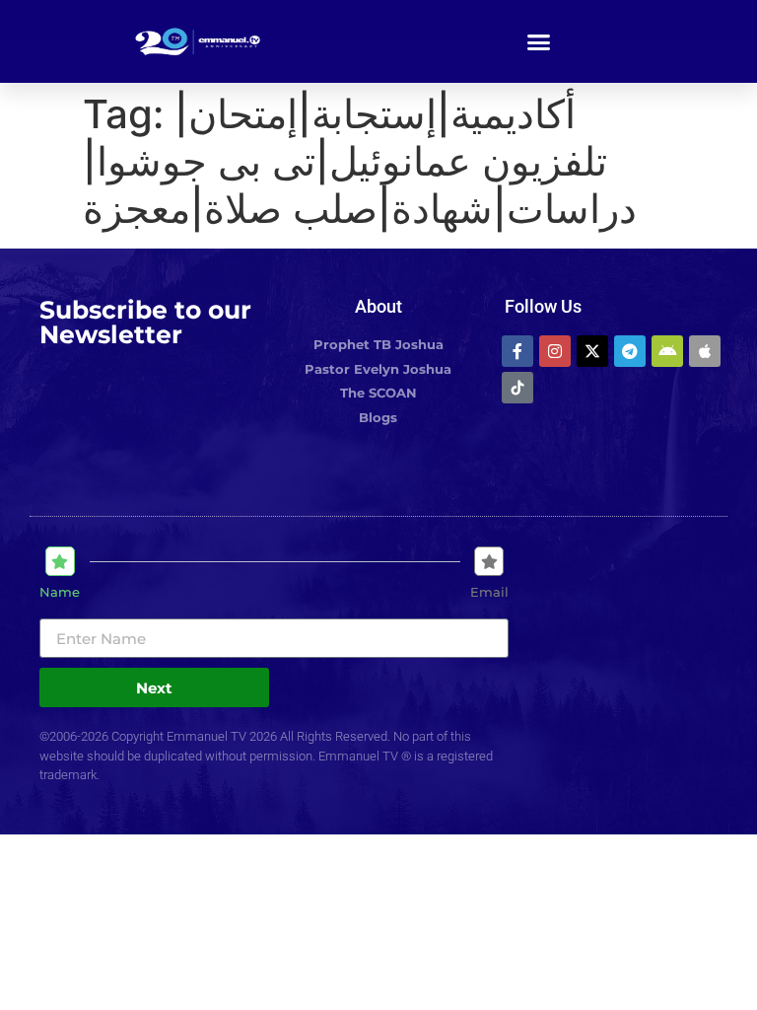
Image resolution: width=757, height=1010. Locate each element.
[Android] (667, 351)
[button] (539, 41)
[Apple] (705, 351)
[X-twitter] (592, 351)
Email (489, 592)
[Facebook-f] (517, 351)
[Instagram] (555, 351)
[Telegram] (630, 351)
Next (154, 688)
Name (59, 592)
